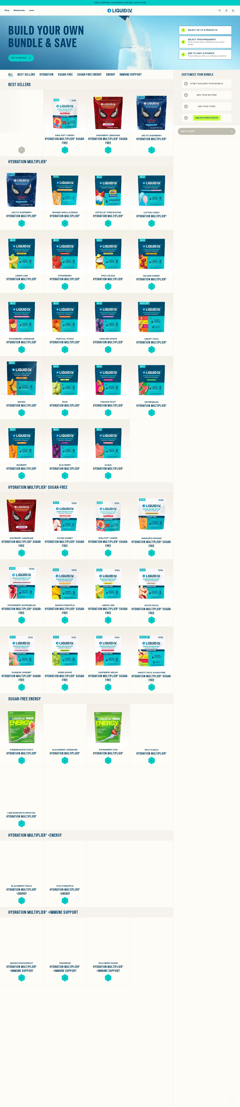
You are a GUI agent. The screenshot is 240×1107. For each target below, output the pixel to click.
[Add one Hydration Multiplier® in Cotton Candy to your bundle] (151, 223)
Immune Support (131, 75)
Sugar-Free (65, 75)
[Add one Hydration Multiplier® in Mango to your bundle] (21, 412)
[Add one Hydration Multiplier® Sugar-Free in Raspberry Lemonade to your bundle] (108, 150)
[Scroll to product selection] (207, 84)
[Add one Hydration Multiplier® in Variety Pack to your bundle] (151, 349)
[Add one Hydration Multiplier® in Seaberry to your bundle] (21, 475)
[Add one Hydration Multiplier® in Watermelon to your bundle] (151, 412)
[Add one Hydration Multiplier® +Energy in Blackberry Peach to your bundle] (21, 900)
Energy (110, 75)
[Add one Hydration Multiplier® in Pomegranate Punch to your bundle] (21, 760)
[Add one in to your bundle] (21, 150)
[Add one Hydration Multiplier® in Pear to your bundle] (65, 412)
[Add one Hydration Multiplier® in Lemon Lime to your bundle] (21, 286)
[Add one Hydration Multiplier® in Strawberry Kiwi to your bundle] (108, 760)
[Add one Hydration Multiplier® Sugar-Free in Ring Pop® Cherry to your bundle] (65, 150)
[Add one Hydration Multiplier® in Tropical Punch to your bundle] (65, 349)
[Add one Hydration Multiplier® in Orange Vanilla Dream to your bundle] (65, 223)
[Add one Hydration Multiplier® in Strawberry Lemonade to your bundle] (21, 349)
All (10, 75)
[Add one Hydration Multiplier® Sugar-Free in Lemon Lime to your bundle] (108, 620)
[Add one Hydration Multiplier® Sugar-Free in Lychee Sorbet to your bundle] (65, 553)
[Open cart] (233, 10)
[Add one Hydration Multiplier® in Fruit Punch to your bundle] (151, 760)
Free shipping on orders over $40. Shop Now (120, 2)
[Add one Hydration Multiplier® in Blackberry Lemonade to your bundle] (65, 760)
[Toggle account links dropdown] (226, 10)
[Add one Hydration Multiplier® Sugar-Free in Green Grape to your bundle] (65, 687)
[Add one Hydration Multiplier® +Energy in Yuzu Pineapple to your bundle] (65, 900)
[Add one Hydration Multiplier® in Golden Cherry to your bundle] (151, 286)
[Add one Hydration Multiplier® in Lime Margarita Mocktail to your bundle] (21, 823)
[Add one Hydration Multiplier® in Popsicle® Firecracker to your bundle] (108, 223)
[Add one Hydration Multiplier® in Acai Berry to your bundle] (65, 475)
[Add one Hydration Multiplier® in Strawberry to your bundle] (65, 286)
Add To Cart (188, 131)
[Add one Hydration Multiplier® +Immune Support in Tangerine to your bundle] (65, 977)
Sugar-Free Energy (89, 75)
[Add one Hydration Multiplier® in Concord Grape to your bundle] (108, 349)
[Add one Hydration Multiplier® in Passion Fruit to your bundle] (108, 412)
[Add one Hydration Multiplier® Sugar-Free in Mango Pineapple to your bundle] (65, 620)
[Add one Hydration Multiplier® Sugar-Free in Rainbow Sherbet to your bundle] (21, 687)
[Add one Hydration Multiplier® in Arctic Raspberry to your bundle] (151, 150)
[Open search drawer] (220, 10)
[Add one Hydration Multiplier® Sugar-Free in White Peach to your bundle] (151, 620)
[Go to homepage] (120, 10)
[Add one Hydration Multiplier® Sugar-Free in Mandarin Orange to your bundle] (151, 553)
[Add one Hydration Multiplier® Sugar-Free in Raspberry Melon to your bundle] (108, 687)
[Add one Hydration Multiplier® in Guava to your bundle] (108, 475)
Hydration (46, 75)
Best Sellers (26, 75)
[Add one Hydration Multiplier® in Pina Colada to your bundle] (108, 286)
